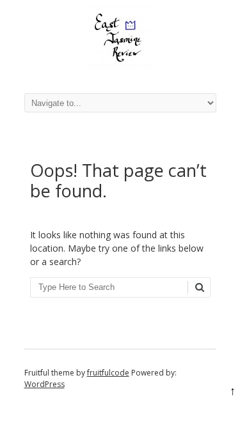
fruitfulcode (108, 372)
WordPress (44, 384)
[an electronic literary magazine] (120, 67)
